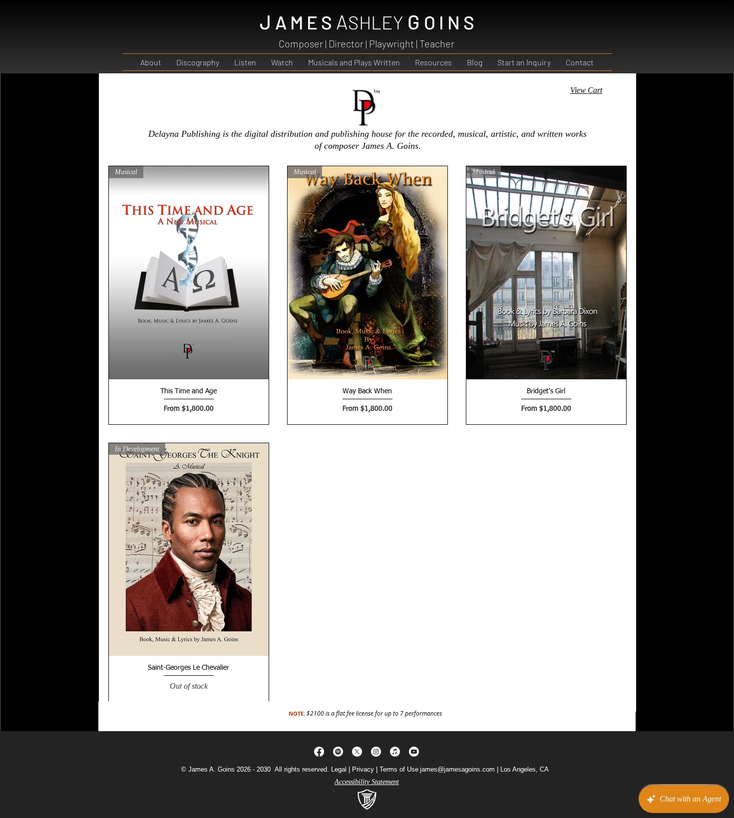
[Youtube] (414, 752)
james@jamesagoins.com (457, 769)
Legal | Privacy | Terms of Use (374, 769)
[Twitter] (357, 752)
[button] (433, 62)
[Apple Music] (395, 752)
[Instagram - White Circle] (376, 752)
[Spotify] (338, 752)
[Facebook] (319, 752)
